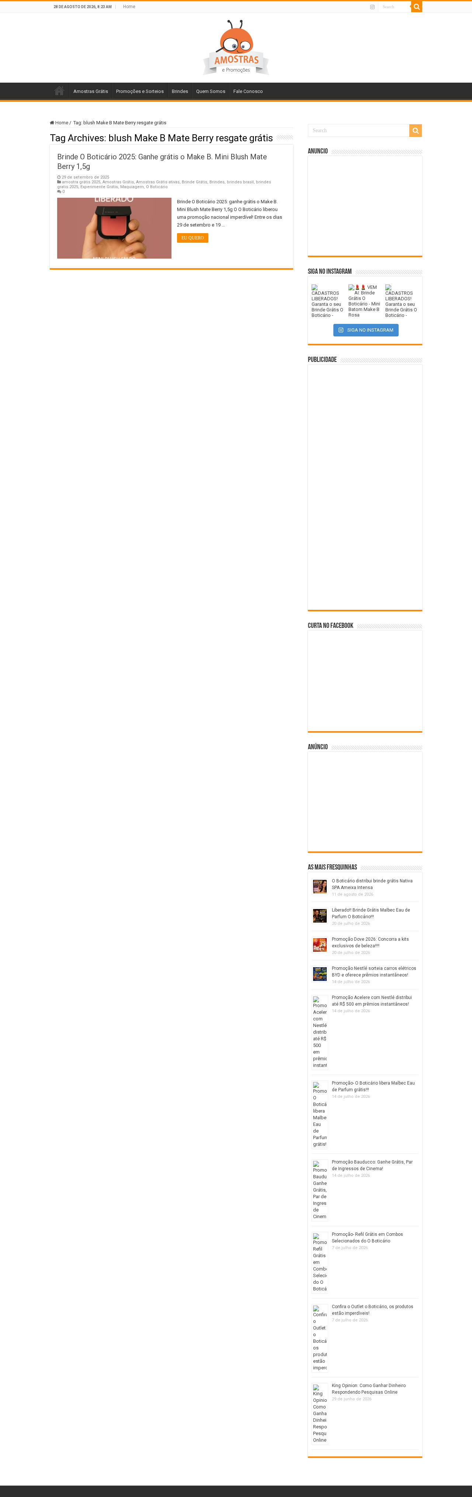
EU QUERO (192, 238)
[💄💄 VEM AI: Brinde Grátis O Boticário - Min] (365, 301)
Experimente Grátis (99, 186)
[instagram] (372, 7)
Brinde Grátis (194, 182)
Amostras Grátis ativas (158, 182)
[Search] (416, 6)
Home (129, 6)
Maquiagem (132, 186)
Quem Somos (210, 91)
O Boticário (157, 186)
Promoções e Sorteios (140, 91)
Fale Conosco (248, 91)
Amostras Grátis (90, 91)
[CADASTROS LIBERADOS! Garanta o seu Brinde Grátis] (328, 301)
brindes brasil (240, 182)
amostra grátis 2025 (81, 182)
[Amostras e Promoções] (236, 46)
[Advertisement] (365, 206)
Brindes (180, 91)
